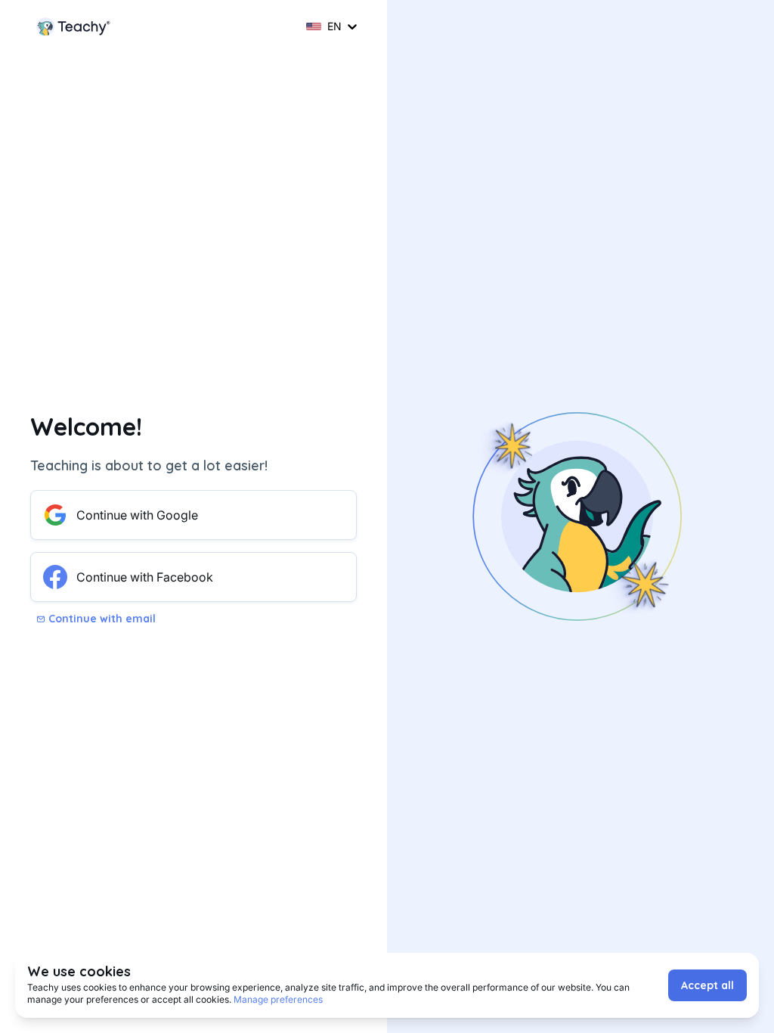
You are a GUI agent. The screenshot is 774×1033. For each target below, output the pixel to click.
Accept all (707, 985)
